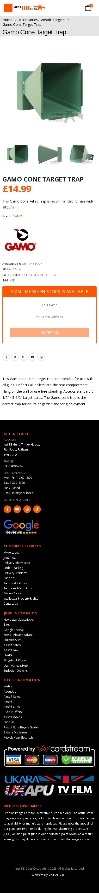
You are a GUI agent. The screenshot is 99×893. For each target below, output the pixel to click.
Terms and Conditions (18, 588)
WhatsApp (41, 357)
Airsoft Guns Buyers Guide (21, 727)
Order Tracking (13, 568)
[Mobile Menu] (8, 8)
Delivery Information (17, 563)
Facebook (6, 357)
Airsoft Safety (12, 645)
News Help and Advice (18, 635)
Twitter (15, 357)
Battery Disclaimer (15, 732)
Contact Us (11, 604)
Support (9, 578)
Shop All (9, 722)
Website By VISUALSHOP (49, 875)
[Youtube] (17, 509)
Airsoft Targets (52, 275)
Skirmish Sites (12, 640)
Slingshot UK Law (14, 660)
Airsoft (8, 702)
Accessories (30, 275)
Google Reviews (14, 630)
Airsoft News (12, 697)
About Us (10, 692)
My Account (11, 552)
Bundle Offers (13, 712)
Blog (7, 625)
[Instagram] (27, 509)
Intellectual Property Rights (21, 599)
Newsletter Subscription (19, 620)
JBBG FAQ (10, 558)
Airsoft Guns (11, 707)
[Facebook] (7, 509)
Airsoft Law (11, 650)
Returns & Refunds (15, 583)
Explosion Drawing (16, 671)
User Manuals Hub (16, 666)
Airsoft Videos (13, 717)
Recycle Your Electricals (18, 738)
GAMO (17, 216)
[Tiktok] (37, 509)
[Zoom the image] (22, 521)
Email (32, 357)
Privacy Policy (12, 593)
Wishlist (8, 686)
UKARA (8, 655)
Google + (24, 357)
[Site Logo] (29, 8)
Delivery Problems (15, 573)
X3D (12, 280)
